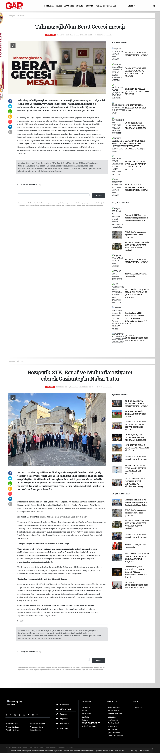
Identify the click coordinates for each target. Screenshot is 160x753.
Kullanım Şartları (38, 724)
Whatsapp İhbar (36, 727)
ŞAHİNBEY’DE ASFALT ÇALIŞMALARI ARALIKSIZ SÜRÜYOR (137, 91)
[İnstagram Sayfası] (16, 715)
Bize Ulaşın (64, 728)
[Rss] (29, 715)
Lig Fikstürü (113, 720)
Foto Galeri (65, 704)
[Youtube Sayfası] (20, 715)
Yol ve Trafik (113, 710)
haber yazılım (116, 747)
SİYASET (20, 361)
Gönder (99, 196)
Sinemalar (112, 726)
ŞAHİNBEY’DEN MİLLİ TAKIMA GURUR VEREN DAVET (135, 108)
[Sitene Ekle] (38, 715)
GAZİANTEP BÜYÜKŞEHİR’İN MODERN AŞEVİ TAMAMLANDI (136, 338)
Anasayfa (11, 15)
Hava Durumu (114, 707)
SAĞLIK (80, 5)
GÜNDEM (49, 5)
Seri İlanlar (113, 729)
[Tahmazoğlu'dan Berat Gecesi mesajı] (57, 67)
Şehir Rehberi (114, 732)
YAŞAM (89, 5)
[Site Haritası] (34, 715)
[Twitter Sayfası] (11, 715)
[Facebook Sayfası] (7, 715)
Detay (135, 750)
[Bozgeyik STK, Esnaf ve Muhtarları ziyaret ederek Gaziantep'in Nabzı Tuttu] (57, 429)
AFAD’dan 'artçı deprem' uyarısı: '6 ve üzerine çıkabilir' (135, 235)
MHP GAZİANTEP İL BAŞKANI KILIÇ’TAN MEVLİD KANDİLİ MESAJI (136, 187)
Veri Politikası (12, 730)
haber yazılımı (79, 747)
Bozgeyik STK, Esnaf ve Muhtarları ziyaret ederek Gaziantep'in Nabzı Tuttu (136, 218)
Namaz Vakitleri (115, 714)
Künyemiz (64, 723)
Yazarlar (63, 714)
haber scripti (103, 747)
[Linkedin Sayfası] (25, 715)
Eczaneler (112, 717)
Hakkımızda (12, 724)
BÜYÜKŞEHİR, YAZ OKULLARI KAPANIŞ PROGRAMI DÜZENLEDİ (135, 125)
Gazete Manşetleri (116, 735)
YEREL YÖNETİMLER (105, 5)
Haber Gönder (36, 730)
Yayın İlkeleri (12, 727)
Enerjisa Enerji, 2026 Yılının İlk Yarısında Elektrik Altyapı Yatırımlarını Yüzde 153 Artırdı (135, 318)
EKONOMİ (69, 5)
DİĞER (59, 5)
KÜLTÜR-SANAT (89, 726)
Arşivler (64, 719)
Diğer (130, 5)
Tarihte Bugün (114, 723)
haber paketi (92, 747)
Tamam (145, 750)
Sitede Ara (137, 707)
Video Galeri (65, 709)
